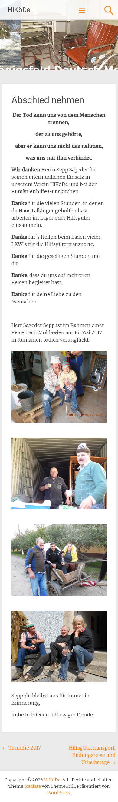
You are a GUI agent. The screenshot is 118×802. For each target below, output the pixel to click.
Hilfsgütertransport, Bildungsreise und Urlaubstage (92, 755)
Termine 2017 (21, 748)
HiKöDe (19, 10)
